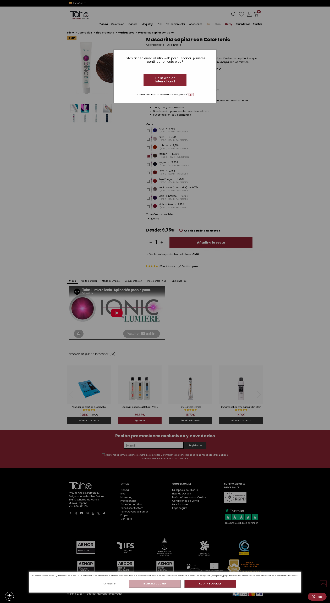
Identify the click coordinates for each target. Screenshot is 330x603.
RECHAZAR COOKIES (155, 583)
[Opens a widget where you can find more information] (317, 597)
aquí (190, 95)
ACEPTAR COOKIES (210, 583)
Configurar (109, 583)
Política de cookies (290, 575)
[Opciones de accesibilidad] (9, 596)
